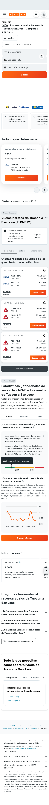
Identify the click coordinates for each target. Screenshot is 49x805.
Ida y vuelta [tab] (9, 251)
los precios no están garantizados (23, 748)
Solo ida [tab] (23, 251)
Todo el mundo (36, 726)
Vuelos (24, 726)
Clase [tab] (24, 677)
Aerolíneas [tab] (24, 416)
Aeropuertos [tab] (11, 677)
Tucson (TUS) (13, 696)
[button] (5, 14)
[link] (24, 538)
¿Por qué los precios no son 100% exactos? (20, 766)
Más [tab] (40, 416)
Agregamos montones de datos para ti (22, 761)
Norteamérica (7, 728)
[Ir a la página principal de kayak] (17, 14)
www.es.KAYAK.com (11, 726)
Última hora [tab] (36, 251)
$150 (5, 25)
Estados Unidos (21, 728)
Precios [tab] (9, 416)
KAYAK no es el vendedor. (16, 756)
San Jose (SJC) (13, 700)
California (33, 728)
